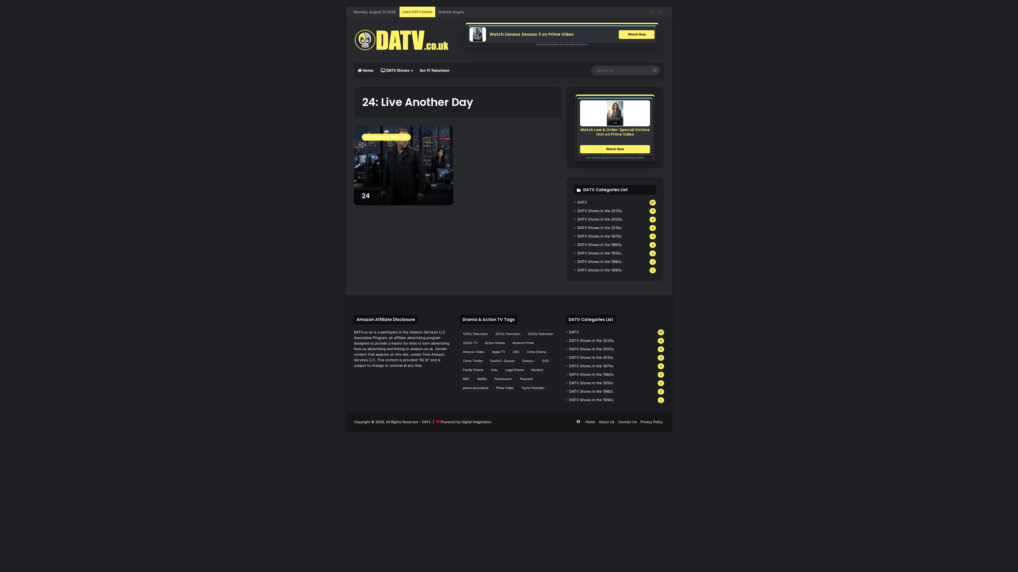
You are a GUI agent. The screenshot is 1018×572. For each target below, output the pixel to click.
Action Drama (495, 343)
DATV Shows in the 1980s (599, 262)
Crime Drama (536, 352)
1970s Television (475, 334)
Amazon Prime (523, 343)
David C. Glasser (502, 361)
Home (367, 70)
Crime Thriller (473, 361)
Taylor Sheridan (533, 388)
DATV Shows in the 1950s (599, 253)
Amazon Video (473, 352)
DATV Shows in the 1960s (599, 245)
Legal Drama (514, 370)
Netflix (482, 379)
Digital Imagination (477, 422)
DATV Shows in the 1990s (599, 270)
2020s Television (540, 334)
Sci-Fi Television (435, 70)
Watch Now (637, 34)
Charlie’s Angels (451, 12)
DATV (582, 202)
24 (366, 195)
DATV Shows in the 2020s (599, 211)
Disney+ (528, 361)
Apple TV (498, 352)
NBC (466, 379)
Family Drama (473, 370)
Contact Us (627, 422)
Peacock (526, 379)
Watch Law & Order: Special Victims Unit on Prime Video (615, 132)
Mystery (537, 370)
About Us (607, 422)
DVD (545, 361)
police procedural (476, 388)
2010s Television (507, 334)
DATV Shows (397, 70)
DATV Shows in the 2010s (599, 228)
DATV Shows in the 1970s (599, 236)
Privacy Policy (651, 422)
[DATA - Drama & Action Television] (401, 40)
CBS (516, 352)
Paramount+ (503, 379)
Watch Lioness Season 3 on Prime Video (532, 34)
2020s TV (470, 343)
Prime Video (505, 388)
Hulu (494, 370)
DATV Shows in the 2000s (599, 219)
